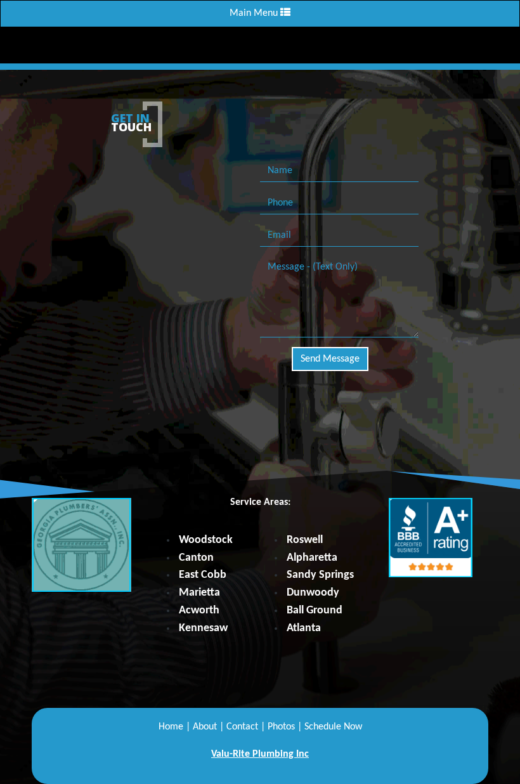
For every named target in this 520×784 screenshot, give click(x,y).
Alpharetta (312, 558)
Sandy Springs (320, 575)
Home (171, 727)
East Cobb (202, 575)
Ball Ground (314, 610)
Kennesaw (203, 628)
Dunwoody (313, 593)
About (205, 727)
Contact (242, 727)
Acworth (199, 610)
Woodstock (206, 540)
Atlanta (304, 628)
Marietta (199, 593)
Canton (196, 558)
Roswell (305, 540)
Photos (281, 727)
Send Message (330, 359)
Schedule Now (333, 727)
